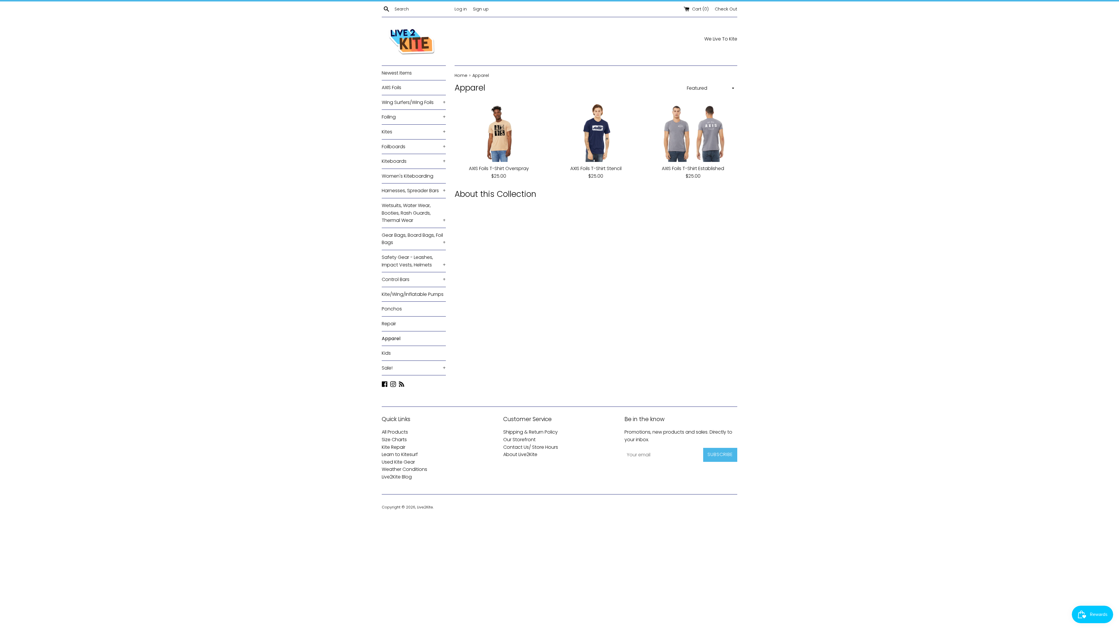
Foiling (414, 117)
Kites (414, 131)
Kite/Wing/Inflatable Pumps (413, 294)
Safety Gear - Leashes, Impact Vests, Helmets (414, 261)
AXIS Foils (391, 87)
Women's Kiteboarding (407, 176)
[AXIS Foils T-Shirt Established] (693, 132)
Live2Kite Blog (397, 476)
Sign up (481, 9)
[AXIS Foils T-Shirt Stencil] (596, 132)
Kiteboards (414, 161)
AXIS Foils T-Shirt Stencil (596, 168)
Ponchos (392, 308)
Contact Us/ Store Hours (530, 447)
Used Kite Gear (398, 462)
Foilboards (414, 146)
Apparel (391, 338)
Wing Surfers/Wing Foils (414, 102)
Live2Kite (425, 507)
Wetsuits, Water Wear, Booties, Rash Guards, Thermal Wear (414, 213)
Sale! (414, 368)
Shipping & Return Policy (530, 432)
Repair (389, 323)
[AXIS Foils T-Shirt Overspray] (499, 132)
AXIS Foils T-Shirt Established (693, 168)
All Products (395, 432)
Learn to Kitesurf (400, 454)
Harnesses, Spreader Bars (414, 190)
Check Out (726, 9)
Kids (386, 353)
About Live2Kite (520, 454)
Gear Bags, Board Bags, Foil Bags (414, 239)
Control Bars (414, 279)
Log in (461, 9)
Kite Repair (393, 447)
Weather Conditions (404, 469)
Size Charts (394, 439)
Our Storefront (519, 439)
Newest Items (397, 73)
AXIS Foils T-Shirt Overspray (499, 168)
